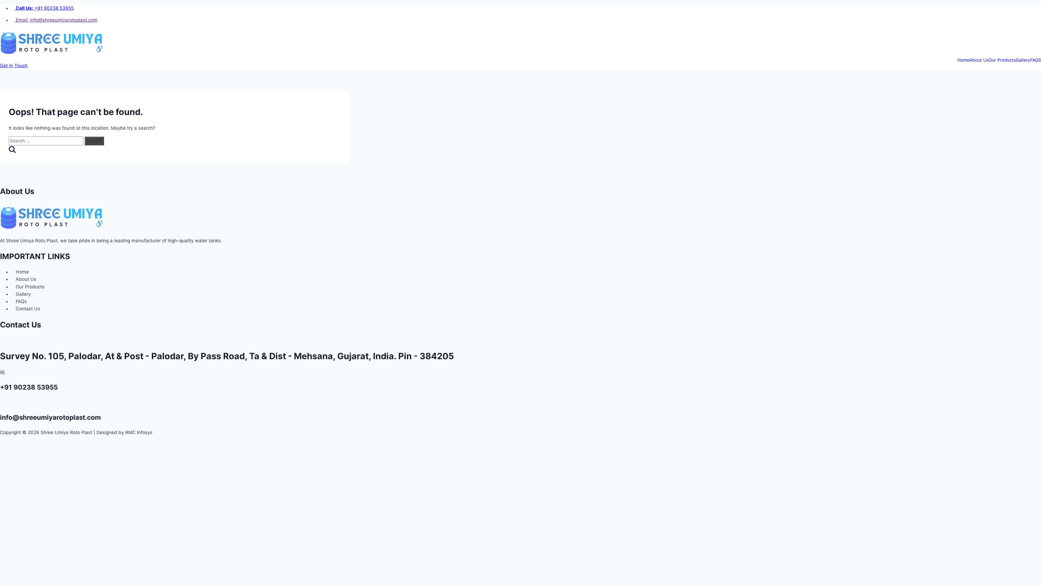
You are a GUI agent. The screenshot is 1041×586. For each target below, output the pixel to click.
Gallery (1023, 60)
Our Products (1002, 60)
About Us (979, 60)
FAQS (1035, 60)
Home (963, 60)
